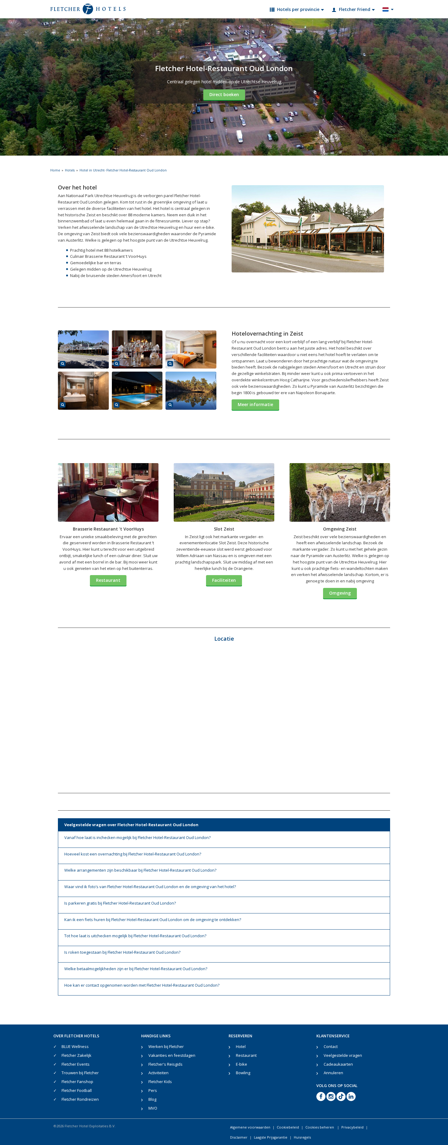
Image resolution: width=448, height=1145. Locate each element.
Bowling (243, 1072)
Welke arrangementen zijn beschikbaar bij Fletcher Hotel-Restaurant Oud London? (140, 870)
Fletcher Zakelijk (76, 1055)
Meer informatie (255, 404)
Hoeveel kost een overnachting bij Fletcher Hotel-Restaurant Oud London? (132, 854)
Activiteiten (158, 1072)
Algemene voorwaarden (250, 1127)
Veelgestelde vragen (343, 1055)
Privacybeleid (352, 1127)
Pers (152, 1090)
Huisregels (302, 1137)
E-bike (241, 1064)
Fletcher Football (77, 1090)
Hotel (241, 1046)
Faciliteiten (224, 580)
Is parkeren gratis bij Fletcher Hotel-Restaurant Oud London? (120, 903)
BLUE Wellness (75, 1046)
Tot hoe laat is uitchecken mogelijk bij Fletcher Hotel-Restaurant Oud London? (135, 935)
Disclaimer (238, 1137)
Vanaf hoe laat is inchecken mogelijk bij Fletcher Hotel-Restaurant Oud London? (137, 837)
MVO (152, 1108)
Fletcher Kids (160, 1081)
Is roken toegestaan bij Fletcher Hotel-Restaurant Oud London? (122, 952)
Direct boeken (224, 94)
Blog (152, 1099)
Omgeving (340, 593)
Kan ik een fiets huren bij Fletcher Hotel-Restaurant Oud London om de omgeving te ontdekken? (152, 919)
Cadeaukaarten (338, 1064)
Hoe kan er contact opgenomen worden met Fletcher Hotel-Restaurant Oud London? (141, 985)
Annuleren (333, 1072)
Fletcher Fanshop (77, 1081)
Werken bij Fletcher (166, 1046)
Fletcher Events (76, 1064)
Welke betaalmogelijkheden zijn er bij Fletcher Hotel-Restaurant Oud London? (135, 968)
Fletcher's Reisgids (165, 1064)
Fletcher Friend (355, 9)
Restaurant (108, 580)
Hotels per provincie (298, 9)
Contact (331, 1046)
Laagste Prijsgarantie (270, 1137)
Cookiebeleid (288, 1127)
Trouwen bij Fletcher (80, 1072)
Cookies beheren (320, 1127)
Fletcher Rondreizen (80, 1099)
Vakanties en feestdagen (171, 1055)
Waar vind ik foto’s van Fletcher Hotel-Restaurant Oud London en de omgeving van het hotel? (150, 886)
